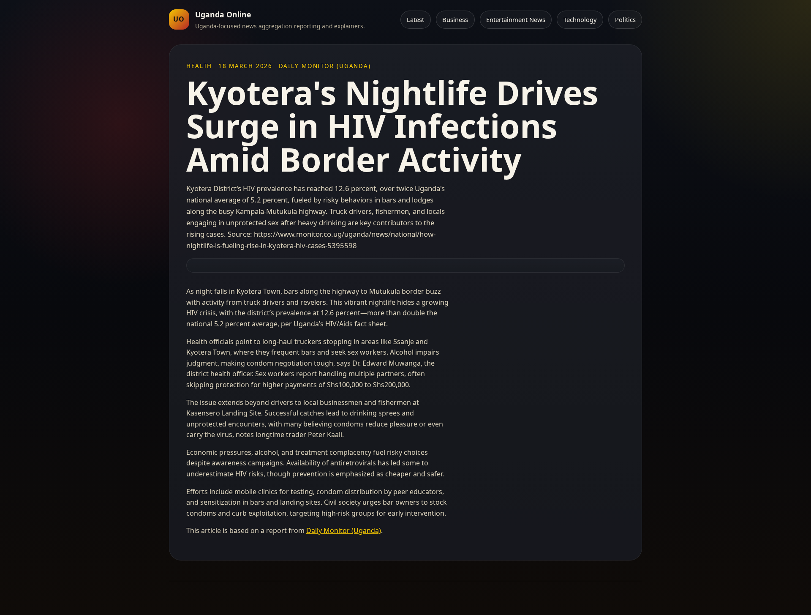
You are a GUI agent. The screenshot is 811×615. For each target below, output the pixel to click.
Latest (415, 19)
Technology (580, 19)
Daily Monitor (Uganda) (343, 530)
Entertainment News (515, 19)
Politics (625, 19)
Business (455, 19)
